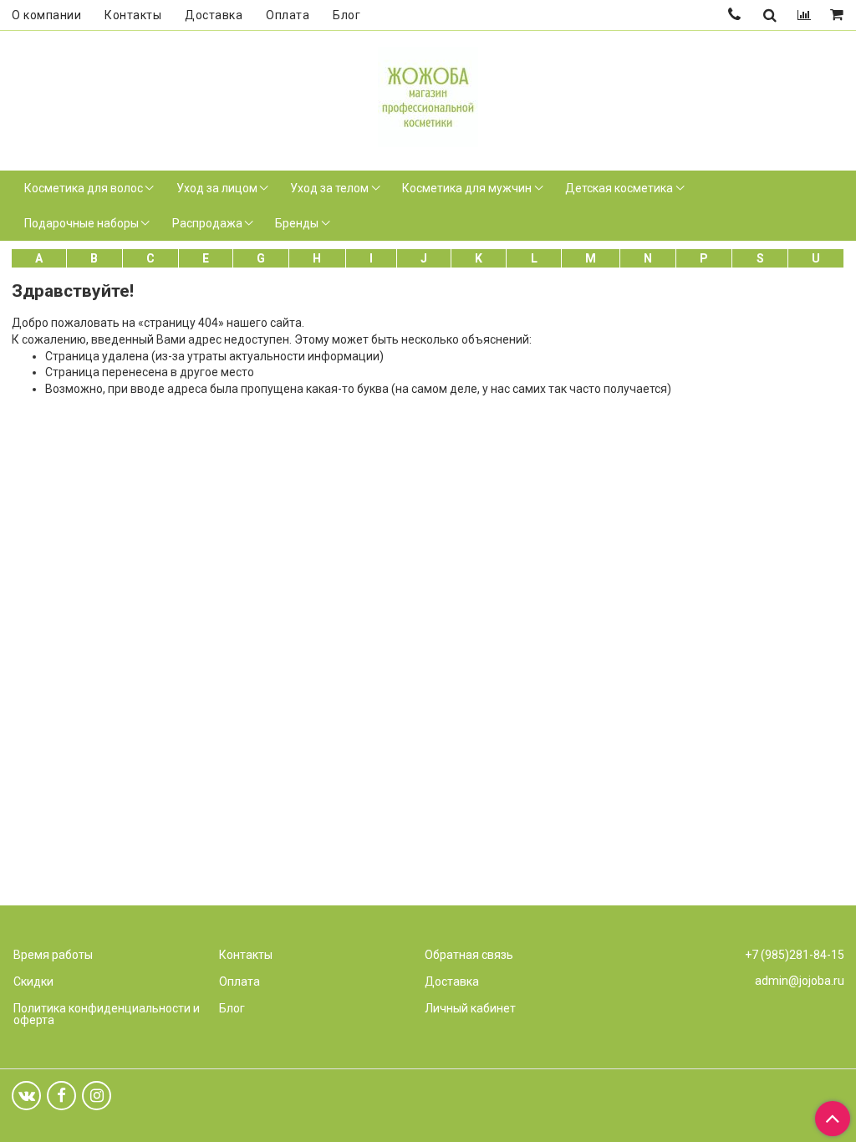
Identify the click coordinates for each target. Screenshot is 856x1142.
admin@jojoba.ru (799, 980)
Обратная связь (469, 954)
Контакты (132, 15)
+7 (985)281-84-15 (794, 954)
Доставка (213, 15)
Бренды (296, 223)
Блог (346, 15)
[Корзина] (838, 15)
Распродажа (207, 223)
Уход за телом (329, 188)
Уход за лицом (216, 188)
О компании (46, 15)
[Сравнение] (804, 15)
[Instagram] (96, 1095)
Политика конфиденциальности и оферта (106, 1014)
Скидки (33, 981)
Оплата (287, 15)
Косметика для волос (83, 188)
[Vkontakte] (26, 1095)
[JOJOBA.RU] (428, 95)
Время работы (53, 954)
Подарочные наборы (81, 223)
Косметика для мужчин (467, 188)
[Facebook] (61, 1095)
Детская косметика (619, 188)
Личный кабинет (470, 1008)
